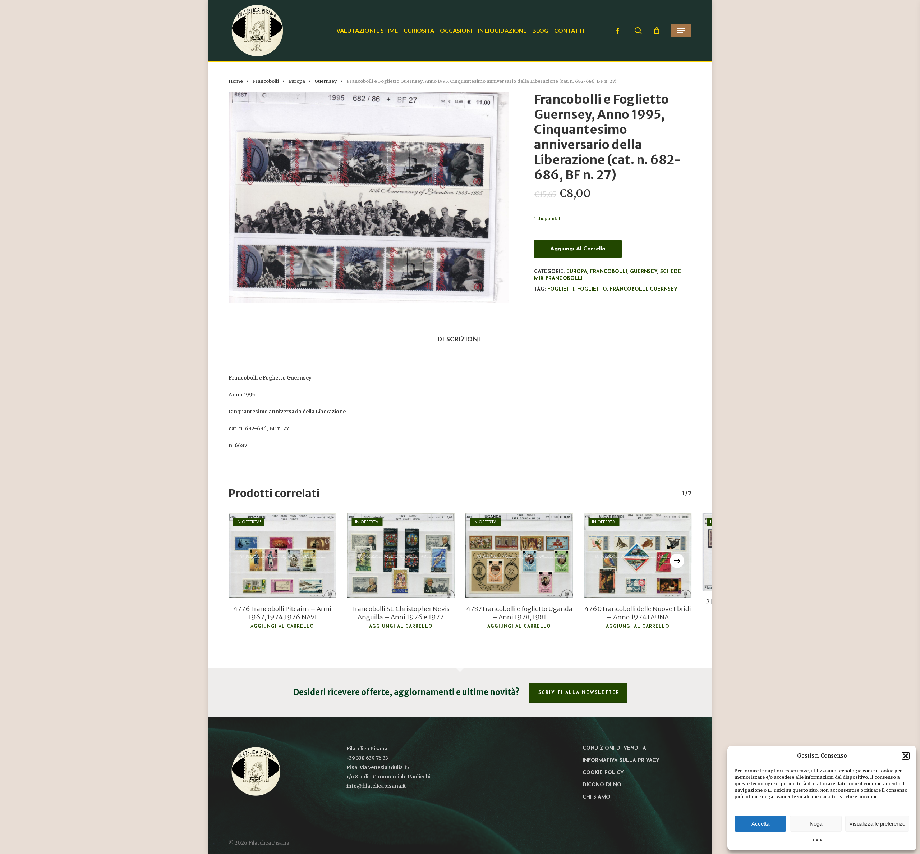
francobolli (628, 289)
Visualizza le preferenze (877, 824)
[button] (905, 755)
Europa (296, 81)
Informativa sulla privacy (621, 760)
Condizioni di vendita (614, 748)
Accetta (760, 824)
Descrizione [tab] (459, 340)
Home (236, 81)
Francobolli (265, 81)
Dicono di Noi (603, 785)
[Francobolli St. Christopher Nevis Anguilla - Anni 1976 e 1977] (401, 555)
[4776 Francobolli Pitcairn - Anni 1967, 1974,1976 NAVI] (282, 555)
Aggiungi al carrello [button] (282, 626)
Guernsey (325, 81)
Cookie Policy (603, 773)
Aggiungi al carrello (578, 249)
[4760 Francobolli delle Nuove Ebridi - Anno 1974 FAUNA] (638, 555)
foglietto (592, 289)
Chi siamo (596, 797)
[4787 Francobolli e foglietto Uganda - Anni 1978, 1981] (519, 555)
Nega (816, 824)
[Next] (677, 561)
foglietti (560, 289)
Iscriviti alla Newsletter (578, 693)
